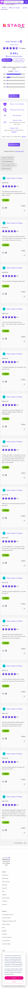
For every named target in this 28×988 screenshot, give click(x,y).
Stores (2, 4)
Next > (25, 843)
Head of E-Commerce (7, 937)
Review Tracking (5, 897)
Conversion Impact (6, 917)
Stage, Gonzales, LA (13, 41)
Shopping (12, 44)
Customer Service (6, 940)
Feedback (4, 894)
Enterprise (4, 904)
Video (3, 891)
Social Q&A (4, 884)
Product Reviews (6, 881)
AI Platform (4, 901)
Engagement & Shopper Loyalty (9, 921)
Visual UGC (4, 888)
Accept (14, 977)
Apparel (16, 44)
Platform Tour (5, 875)
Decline (14, 981)
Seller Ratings (5, 878)
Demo (3, 927)
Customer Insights (6, 943)
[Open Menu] (26, 1)
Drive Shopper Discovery (7, 914)
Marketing (4, 934)
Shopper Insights (6, 924)
